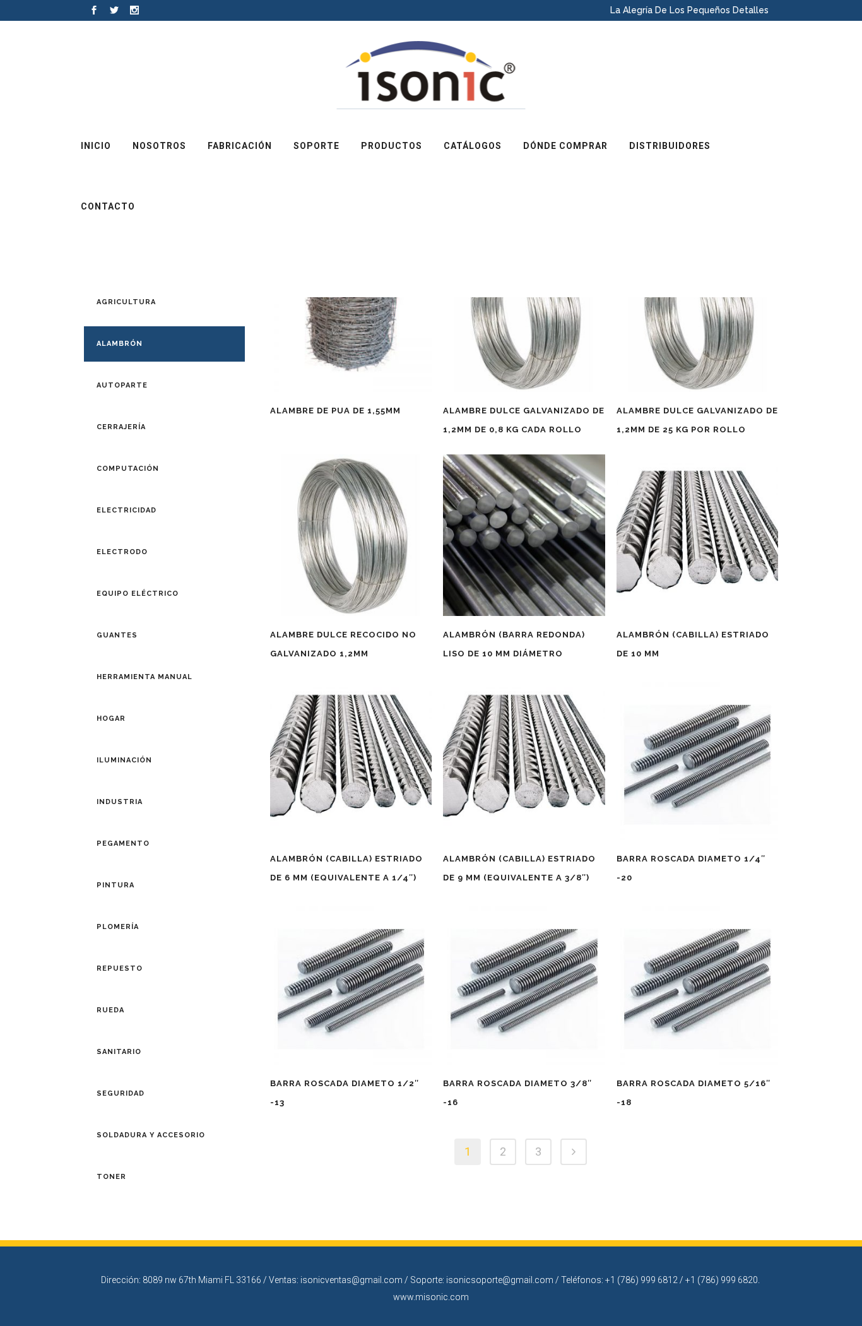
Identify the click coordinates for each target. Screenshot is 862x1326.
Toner (111, 1177)
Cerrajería (121, 427)
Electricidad (126, 510)
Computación (128, 469)
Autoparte (122, 385)
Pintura (115, 885)
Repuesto (120, 968)
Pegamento (123, 843)
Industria (120, 802)
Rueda (110, 1010)
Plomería (118, 927)
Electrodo (122, 552)
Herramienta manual (144, 677)
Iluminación (124, 760)
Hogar (111, 718)
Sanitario (119, 1052)
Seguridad (121, 1093)
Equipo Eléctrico (138, 593)
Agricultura (126, 302)
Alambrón (120, 344)
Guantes (117, 635)
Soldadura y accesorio (151, 1135)
